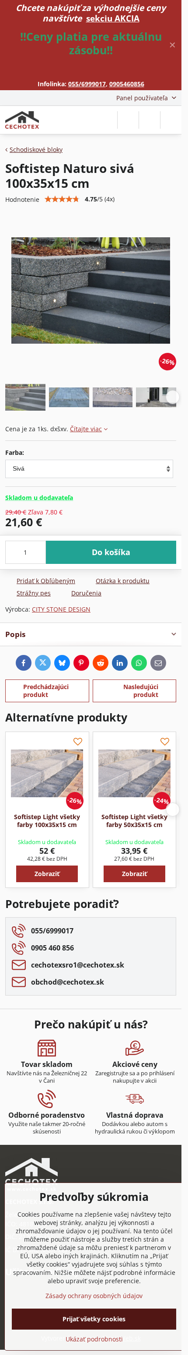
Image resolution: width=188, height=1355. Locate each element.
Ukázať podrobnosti (94, 1339)
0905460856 (126, 84)
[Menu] (170, 120)
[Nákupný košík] (149, 120)
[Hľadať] (128, 120)
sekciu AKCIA (112, 18)
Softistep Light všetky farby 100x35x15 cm (47, 821)
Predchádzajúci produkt (46, 691)
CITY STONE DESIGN (61, 609)
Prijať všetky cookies (94, 1319)
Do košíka (111, 552)
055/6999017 (87, 84)
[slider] (62, 199)
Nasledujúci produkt (140, 691)
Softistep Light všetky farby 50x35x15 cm (134, 821)
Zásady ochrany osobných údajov (94, 1296)
